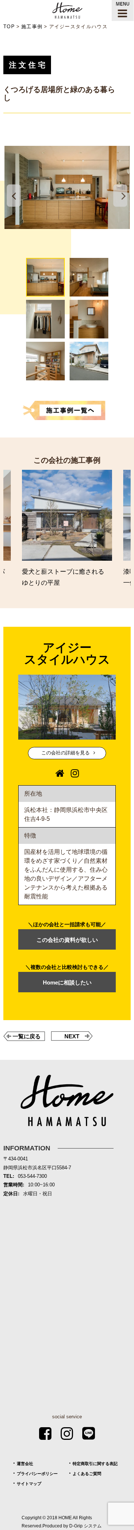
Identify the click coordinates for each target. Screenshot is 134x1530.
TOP (9, 26)
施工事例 (31, 26)
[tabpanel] (66, 187)
